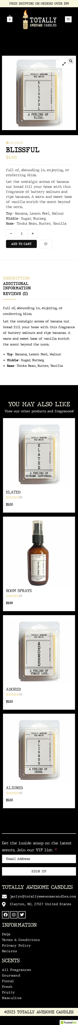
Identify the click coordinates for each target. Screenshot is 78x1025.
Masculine (12, 998)
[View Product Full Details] (39, 454)
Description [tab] (16, 278)
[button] (68, 19)
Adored (13, 689)
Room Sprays (19, 590)
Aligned (14, 787)
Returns (9, 951)
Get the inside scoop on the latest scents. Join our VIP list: (37, 846)
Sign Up (39, 871)
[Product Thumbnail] (64, 64)
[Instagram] (13, 914)
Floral (8, 981)
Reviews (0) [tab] (15, 293)
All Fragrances (16, 970)
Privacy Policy (16, 945)
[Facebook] (5, 914)
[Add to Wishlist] (46, 244)
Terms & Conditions (21, 940)
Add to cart (21, 244)
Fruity (8, 992)
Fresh (7, 987)
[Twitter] (22, 914)
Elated (13, 492)
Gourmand (11, 975)
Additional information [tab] (17, 285)
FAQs (6, 934)
